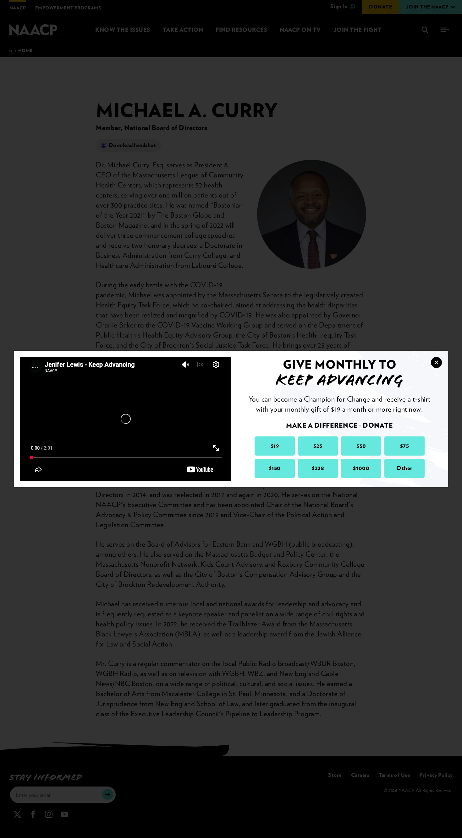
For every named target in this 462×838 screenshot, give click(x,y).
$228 (318, 468)
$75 (404, 445)
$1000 (361, 468)
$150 (275, 468)
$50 (361, 445)
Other (404, 468)
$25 (317, 445)
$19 (275, 445)
